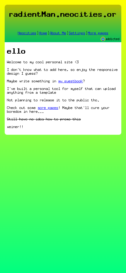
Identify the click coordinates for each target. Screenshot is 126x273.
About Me (58, 33)
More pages (98, 33)
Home (43, 33)
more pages (48, 108)
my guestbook (70, 81)
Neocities (27, 33)
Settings (77, 33)
